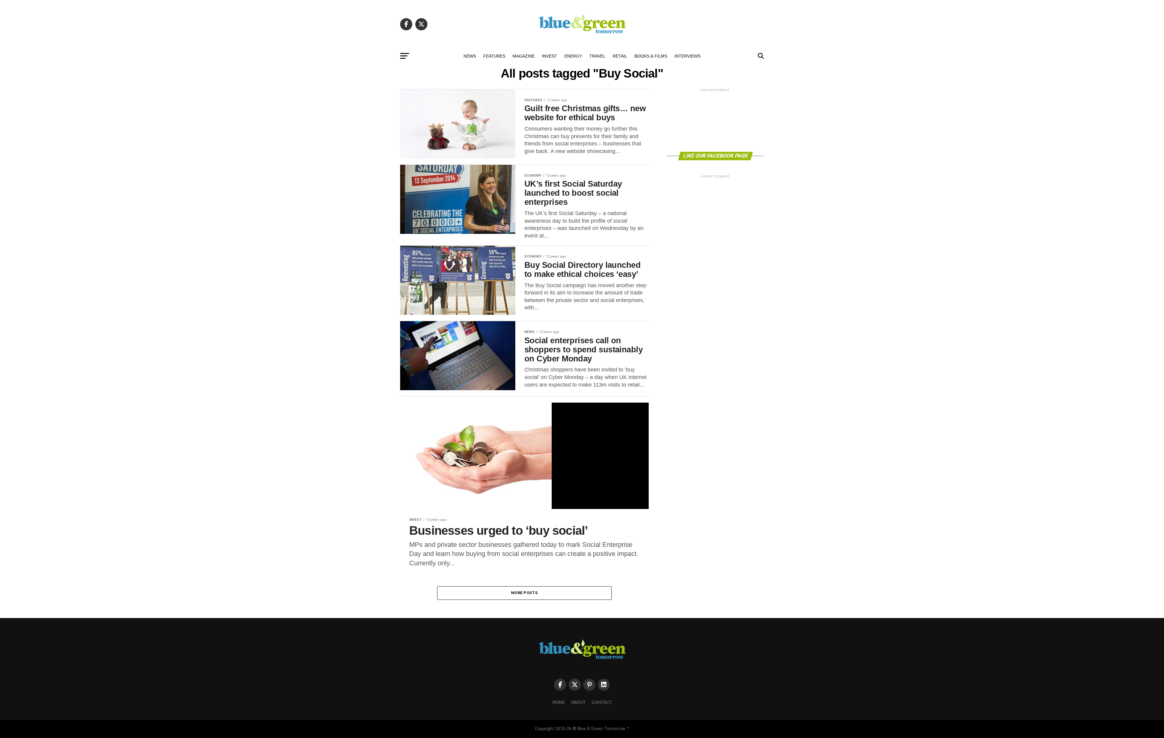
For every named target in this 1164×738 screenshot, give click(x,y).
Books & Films (650, 56)
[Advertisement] (715, 120)
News (469, 56)
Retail (620, 56)
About (578, 702)
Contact (602, 702)
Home (558, 702)
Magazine (524, 56)
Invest (549, 56)
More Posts (524, 592)
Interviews (687, 56)
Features (494, 56)
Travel (597, 56)
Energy (573, 56)
